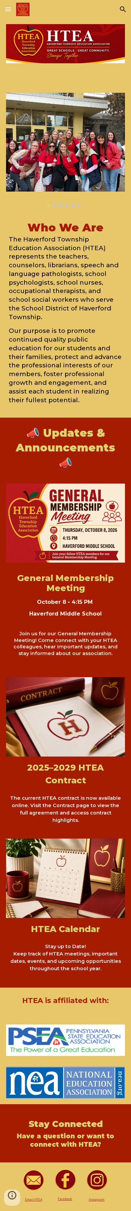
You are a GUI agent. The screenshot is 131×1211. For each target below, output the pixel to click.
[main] (65, 315)
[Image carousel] (65, 150)
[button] (8, 9)
